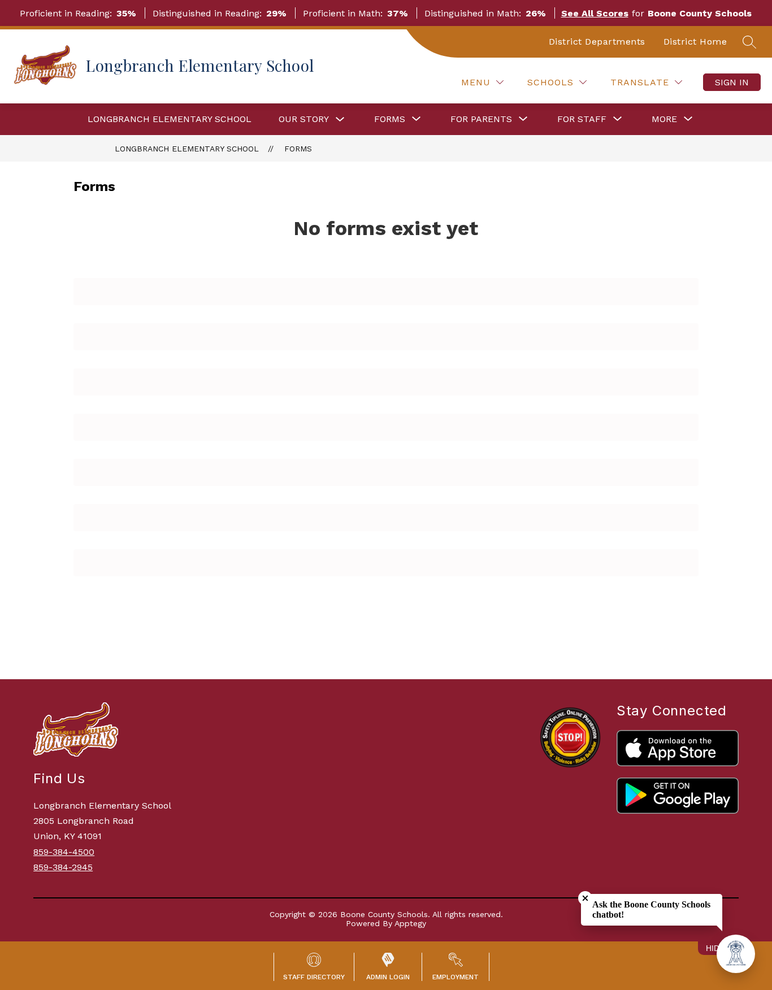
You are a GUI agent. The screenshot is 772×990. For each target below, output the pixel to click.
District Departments (597, 41)
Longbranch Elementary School (169, 119)
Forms (298, 148)
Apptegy (410, 923)
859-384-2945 (63, 867)
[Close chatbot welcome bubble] (585, 898)
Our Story (304, 119)
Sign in (732, 82)
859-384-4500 (63, 851)
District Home (695, 41)
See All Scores (594, 13)
